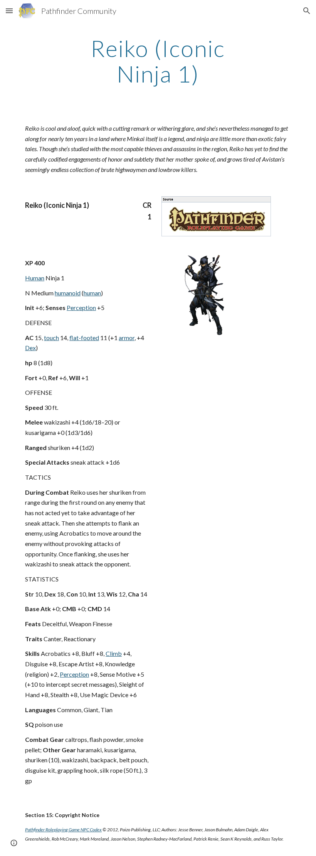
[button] (9, 10)
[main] (158, 60)
